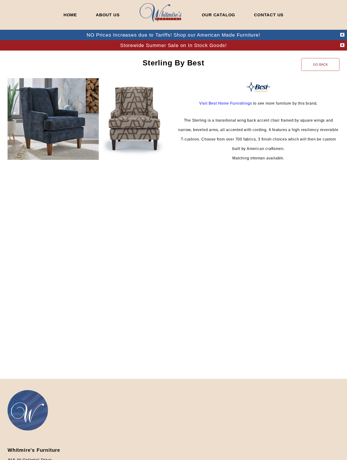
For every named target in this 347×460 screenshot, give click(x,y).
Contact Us (269, 15)
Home (70, 15)
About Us (107, 15)
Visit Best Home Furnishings (225, 103)
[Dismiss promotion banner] (342, 35)
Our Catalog (218, 15)
